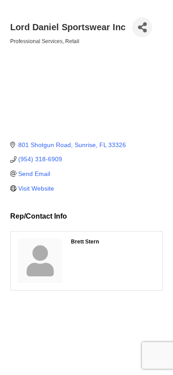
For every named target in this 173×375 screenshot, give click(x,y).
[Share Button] (142, 27)
